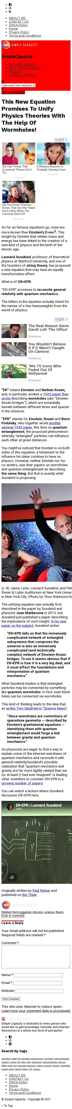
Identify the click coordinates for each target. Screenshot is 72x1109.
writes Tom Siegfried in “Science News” (36, 708)
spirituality (49, 1059)
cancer (10, 1066)
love (18, 1062)
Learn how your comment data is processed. (36, 1011)
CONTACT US (19, 21)
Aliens (25, 1069)
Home (13, 28)
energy (11, 1069)
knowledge (65, 1066)
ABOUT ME (17, 18)
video (23, 1062)
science (49, 912)
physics (38, 912)
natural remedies (50, 1062)
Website (7, 991)
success (36, 1069)
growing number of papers (22, 783)
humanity (47, 1066)
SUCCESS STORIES (23, 75)
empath (4, 1069)
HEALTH (15, 71)
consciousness (37, 1059)
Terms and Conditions (25, 35)
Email (6, 983)
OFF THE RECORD (22, 64)
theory (60, 912)
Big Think (29, 895)
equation (25, 912)
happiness (31, 1066)
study (28, 1062)
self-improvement (61, 1059)
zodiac (40, 1066)
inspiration (6, 1059)
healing (18, 1069)
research (5, 1062)
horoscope (22, 1066)
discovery (56, 1066)
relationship (37, 1062)
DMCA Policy (18, 25)
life (19, 1059)
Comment (10, 943)
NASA (3, 1066)
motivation (25, 1059)
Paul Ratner (41, 890)
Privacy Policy (19, 32)
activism (62, 1062)
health (14, 1059)
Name (7, 975)
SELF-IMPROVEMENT (25, 68)
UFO (30, 1069)
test (15, 1066)
